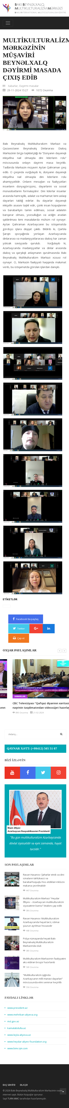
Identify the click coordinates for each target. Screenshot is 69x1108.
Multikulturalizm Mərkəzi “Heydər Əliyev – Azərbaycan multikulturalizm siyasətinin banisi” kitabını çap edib (43, 902)
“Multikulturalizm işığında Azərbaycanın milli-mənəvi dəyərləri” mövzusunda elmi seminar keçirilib (43, 978)
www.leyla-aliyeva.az (19, 1034)
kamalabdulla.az (16, 1028)
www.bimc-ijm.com (17, 1048)
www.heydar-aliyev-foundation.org (26, 1041)
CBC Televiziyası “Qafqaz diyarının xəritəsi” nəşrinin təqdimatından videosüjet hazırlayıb (33, 705)
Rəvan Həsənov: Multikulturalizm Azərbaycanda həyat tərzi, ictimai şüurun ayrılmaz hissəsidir (41, 922)
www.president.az (17, 1007)
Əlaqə (24, 1084)
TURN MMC (13, 1098)
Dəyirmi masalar (29, 86)
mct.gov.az (13, 1021)
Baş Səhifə (9, 1084)
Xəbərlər (10, 696)
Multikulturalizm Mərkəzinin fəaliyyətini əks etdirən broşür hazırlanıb (44, 960)
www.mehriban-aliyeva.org (22, 1014)
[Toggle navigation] (8, 23)
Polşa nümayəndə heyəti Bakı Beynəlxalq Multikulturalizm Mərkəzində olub (39, 942)
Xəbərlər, (13, 86)
